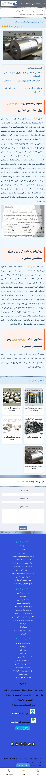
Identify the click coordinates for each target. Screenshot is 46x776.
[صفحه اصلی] (9, 4)
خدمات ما (27, 11)
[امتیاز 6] (7, 26)
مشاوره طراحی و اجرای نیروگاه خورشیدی (23, 622)
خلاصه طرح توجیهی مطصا (23, 657)
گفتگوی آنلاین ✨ (23, 765)
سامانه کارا (23, 627)
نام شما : (24, 490)
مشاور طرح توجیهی (23, 667)
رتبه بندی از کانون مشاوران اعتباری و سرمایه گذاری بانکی (23, 612)
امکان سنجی (23, 674)
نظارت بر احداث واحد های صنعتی (23, 617)
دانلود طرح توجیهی (23, 600)
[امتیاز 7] (9, 26)
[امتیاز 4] (5, 26)
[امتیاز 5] (6, 26)
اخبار (23, 549)
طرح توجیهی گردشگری (23, 580)
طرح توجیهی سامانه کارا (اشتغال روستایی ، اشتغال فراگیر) (23, 558)
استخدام (23, 596)
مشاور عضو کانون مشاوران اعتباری (23, 632)
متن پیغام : (23, 506)
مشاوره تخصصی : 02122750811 (33, 3)
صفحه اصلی (37, 11)
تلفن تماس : (23, 498)
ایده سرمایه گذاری (23, 593)
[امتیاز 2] (3, 26)
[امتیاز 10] (12, 26)
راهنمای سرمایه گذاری (23, 643)
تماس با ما (23, 650)
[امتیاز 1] (1, 26)
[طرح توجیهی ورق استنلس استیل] (23, 46)
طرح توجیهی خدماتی (23, 577)
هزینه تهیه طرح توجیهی (23, 677)
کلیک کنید (15, 713)
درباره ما (23, 646)
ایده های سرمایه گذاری (23, 664)
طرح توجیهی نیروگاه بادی (23, 583)
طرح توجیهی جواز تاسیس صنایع (23, 573)
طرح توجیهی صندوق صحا (23, 566)
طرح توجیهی (16, 11)
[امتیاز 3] (4, 26)
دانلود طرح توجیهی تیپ (23, 660)
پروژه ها (23, 546)
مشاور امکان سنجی (23, 570)
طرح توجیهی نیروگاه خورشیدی (23, 670)
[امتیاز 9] (11, 26)
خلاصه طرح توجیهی (23, 603)
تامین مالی (23, 553)
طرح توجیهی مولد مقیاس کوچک (23, 563)
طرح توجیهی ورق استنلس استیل (32, 14)
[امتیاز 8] (10, 26)
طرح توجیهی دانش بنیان (23, 606)
